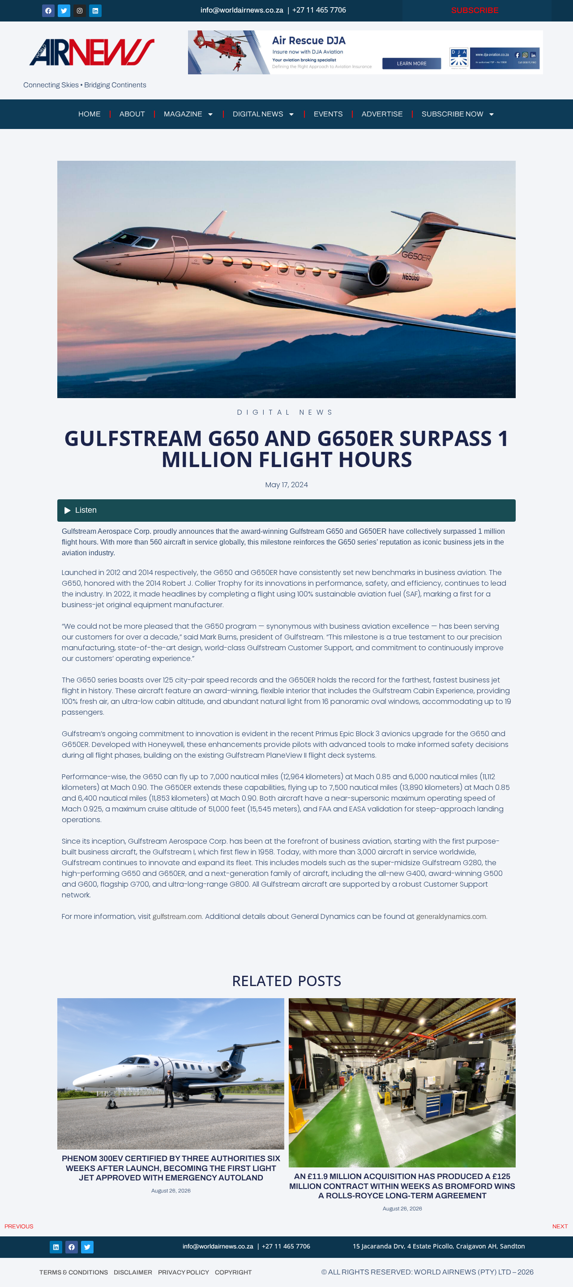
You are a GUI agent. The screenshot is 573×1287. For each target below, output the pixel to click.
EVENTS (328, 114)
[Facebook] (48, 10)
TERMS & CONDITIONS (73, 1272)
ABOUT (132, 114)
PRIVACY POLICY (183, 1272)
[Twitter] (64, 10)
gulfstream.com (177, 916)
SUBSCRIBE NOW (452, 114)
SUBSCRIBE (476, 10)
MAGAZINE (183, 114)
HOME (89, 114)
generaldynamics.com (451, 916)
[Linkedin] (95, 10)
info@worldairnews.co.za (242, 10)
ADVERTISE (382, 114)
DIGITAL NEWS (258, 114)
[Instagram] (79, 10)
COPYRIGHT (233, 1272)
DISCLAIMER (133, 1272)
